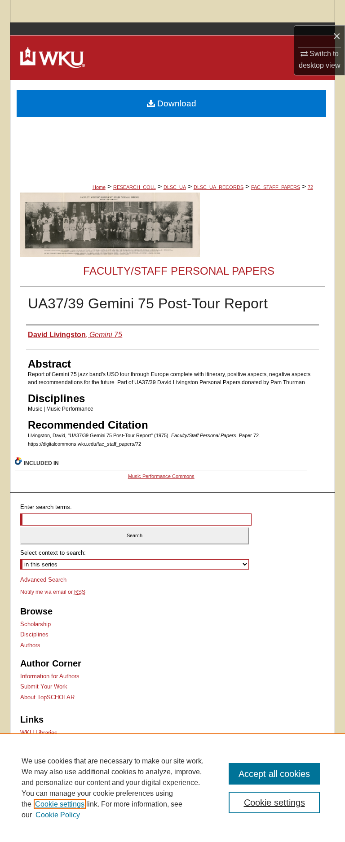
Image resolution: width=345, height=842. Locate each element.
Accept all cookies (274, 774)
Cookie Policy (57, 815)
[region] (172, 787)
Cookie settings (59, 804)
